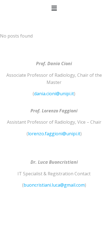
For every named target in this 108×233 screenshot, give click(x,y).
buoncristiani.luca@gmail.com (54, 185)
